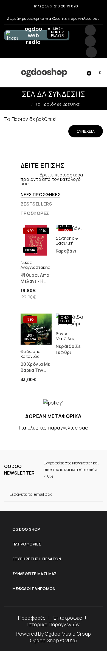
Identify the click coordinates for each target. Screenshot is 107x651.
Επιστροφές (68, 617)
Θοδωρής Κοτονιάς (31, 353)
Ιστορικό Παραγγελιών (53, 624)
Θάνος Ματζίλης (65, 336)
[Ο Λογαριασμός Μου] (53, 72)
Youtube (91, 52)
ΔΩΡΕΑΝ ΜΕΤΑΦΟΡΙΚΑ (53, 416)
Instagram (90, 41)
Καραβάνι (66, 251)
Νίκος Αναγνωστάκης (35, 264)
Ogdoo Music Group (68, 633)
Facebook (90, 30)
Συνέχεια (86, 131)
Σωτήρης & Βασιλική (67, 240)
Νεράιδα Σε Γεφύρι (68, 349)
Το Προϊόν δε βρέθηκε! (58, 104)
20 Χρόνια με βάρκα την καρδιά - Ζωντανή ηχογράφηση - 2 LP (35, 367)
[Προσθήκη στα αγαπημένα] (42, 250)
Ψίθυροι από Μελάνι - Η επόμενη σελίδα (35, 278)
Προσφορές (32, 617)
